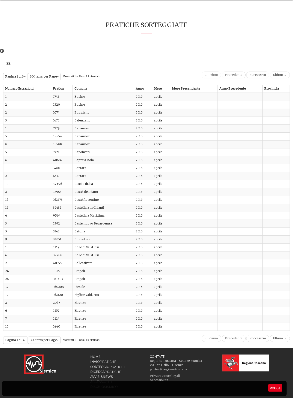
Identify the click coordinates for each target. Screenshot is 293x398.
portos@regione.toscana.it (170, 369)
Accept (275, 388)
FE (8, 64)
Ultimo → (280, 75)
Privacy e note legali (165, 376)
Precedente (233, 75)
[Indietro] (3, 50)
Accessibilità (159, 380)
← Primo (211, 75)
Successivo (257, 75)
